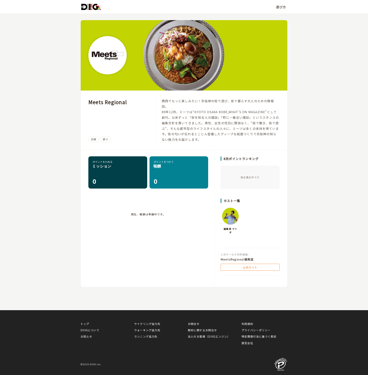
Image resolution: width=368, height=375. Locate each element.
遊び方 (281, 7)
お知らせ (86, 336)
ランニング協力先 (146, 336)
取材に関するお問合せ (202, 330)
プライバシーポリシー (256, 330)
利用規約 (247, 324)
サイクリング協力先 (147, 324)
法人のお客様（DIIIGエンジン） (209, 336)
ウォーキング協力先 (147, 330)
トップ (84, 324)
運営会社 (247, 343)
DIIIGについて (89, 330)
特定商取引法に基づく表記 (259, 336)
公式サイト (250, 267)
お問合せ (194, 324)
